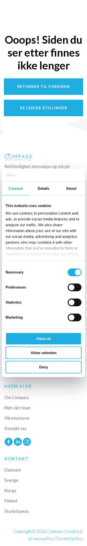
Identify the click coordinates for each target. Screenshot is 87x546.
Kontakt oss (15, 428)
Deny (43, 367)
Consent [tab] (15, 188)
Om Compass (16, 397)
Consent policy (69, 538)
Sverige (11, 480)
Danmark (12, 469)
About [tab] (71, 188)
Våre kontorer (17, 418)
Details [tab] (44, 188)
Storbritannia (16, 511)
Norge (10, 490)
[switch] (74, 287)
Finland (10, 500)
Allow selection (44, 353)
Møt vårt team (17, 407)
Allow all (43, 339)
